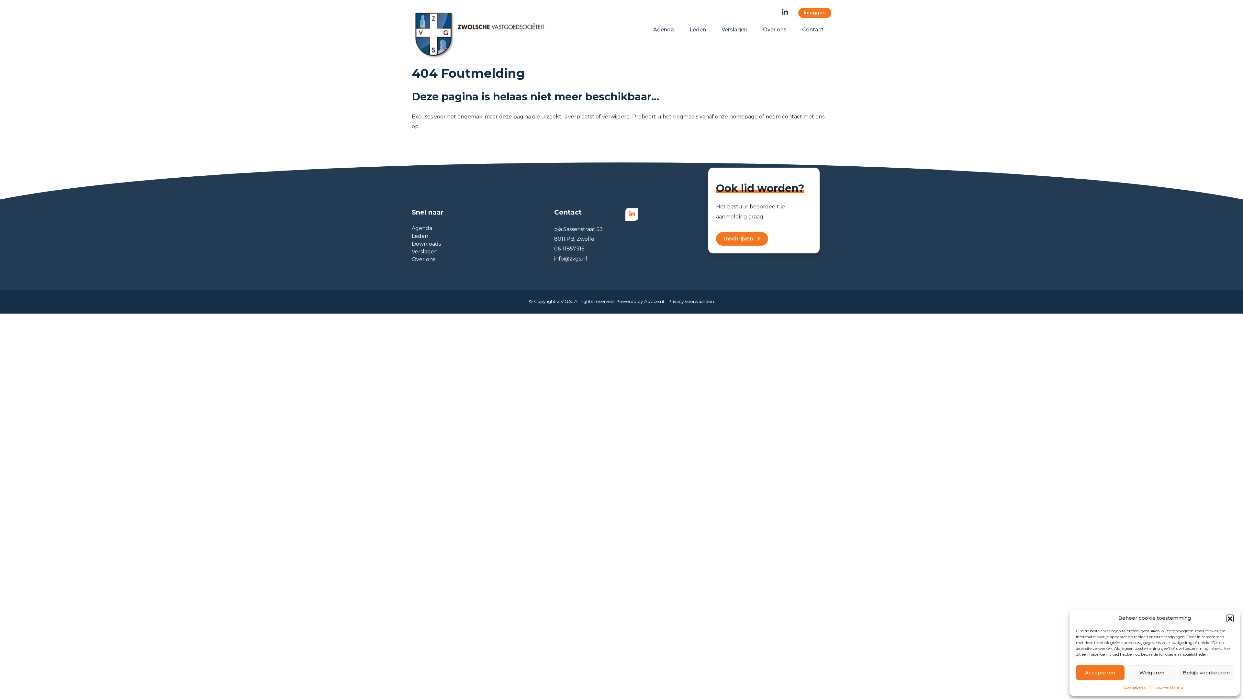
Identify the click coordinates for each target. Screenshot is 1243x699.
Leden (420, 236)
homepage (743, 117)
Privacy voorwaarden (691, 301)
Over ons (423, 259)
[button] (1230, 618)
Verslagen (425, 252)
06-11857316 (569, 249)
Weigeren (1151, 673)
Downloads (426, 244)
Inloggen (815, 13)
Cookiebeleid (1135, 687)
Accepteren (1100, 673)
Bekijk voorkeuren (1206, 673)
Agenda (422, 228)
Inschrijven (738, 239)
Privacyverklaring (1166, 687)
